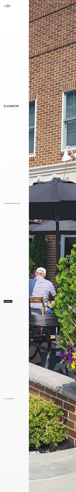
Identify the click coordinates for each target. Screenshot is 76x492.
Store (33, 2)
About (37, 2)
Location (42, 2)
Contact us (48, 2)
